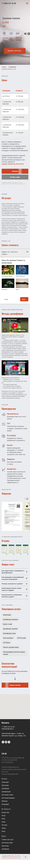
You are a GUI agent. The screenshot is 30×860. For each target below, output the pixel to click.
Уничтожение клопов (7, 842)
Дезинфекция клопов (9, 633)
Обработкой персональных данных (18, 183)
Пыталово (4, 825)
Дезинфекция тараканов (10, 629)
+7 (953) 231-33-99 (9, 3)
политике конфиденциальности (14, 856)
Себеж (3, 819)
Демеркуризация (6, 791)
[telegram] (9, 742)
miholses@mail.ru (8, 729)
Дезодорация (5, 804)
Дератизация (5, 785)
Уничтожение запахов (7, 795)
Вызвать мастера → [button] (15, 51)
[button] (15, 177)
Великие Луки (5, 812)
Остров (3, 815)
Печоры (4, 828)
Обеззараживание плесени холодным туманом (14, 653)
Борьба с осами (7, 624)
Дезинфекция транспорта (10, 619)
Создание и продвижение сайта (10, 774)
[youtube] (6, 742)
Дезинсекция (7, 615)
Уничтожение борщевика (8, 798)
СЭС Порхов (6, 642)
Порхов (3, 822)
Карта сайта (5, 772)
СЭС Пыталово (21, 638)
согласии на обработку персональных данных (11, 858)
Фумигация (4, 801)
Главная (4, 67)
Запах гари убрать (8, 638)
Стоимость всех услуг (7, 839)
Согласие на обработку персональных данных (14, 769)
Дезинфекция (12, 67)
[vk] (3, 742)
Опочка (3, 831)
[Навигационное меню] (27, 3)
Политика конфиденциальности (10, 767)
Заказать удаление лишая (11, 647)
